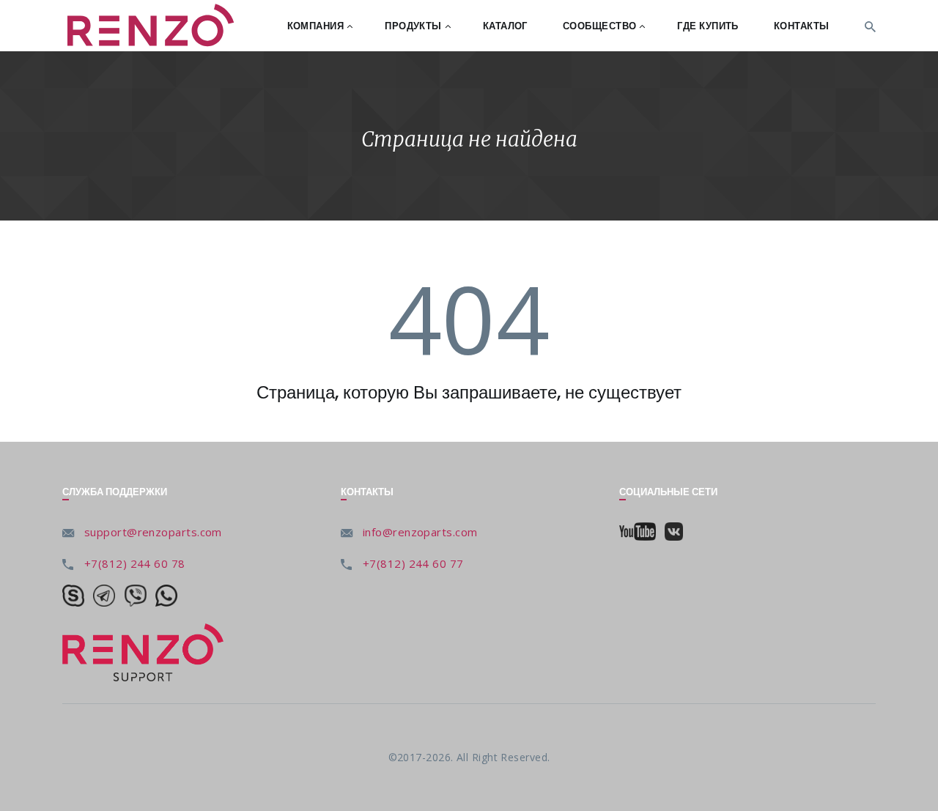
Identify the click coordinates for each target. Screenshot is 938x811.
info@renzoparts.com (420, 532)
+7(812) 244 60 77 (413, 563)
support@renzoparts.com (153, 532)
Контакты (802, 26)
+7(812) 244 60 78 (134, 563)
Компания (315, 26)
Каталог (505, 26)
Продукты (413, 26)
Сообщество (600, 26)
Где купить (708, 26)
